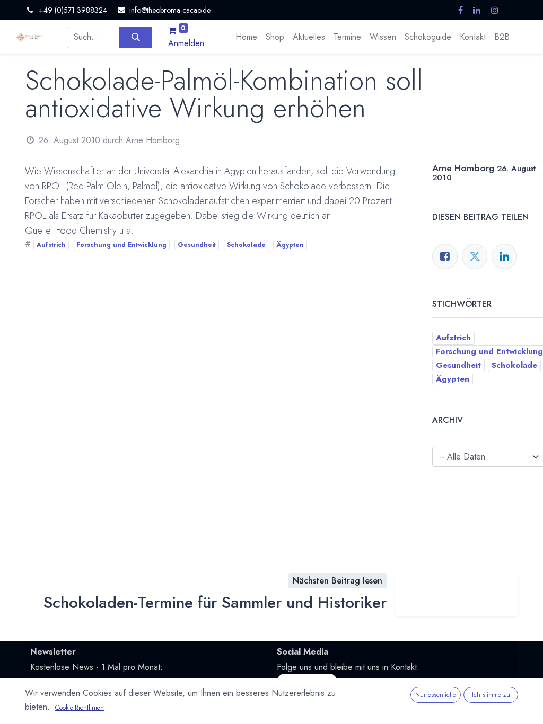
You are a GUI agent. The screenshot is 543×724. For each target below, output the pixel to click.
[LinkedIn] (504, 256)
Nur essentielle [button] (435, 695)
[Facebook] (445, 256)
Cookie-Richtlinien (79, 707)
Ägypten (290, 245)
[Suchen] (135, 37)
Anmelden (186, 43)
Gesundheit (197, 245)
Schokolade (246, 245)
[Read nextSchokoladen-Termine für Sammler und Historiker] (457, 594)
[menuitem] (246, 37)
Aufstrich (51, 245)
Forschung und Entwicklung (121, 245)
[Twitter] (474, 256)
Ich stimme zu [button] (491, 695)
